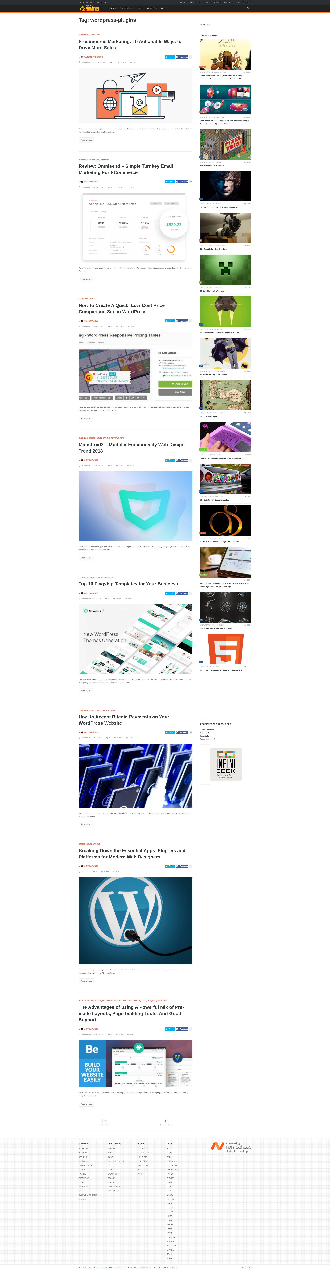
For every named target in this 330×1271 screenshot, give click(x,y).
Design (111, 8)
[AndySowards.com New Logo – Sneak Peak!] (225, 520)
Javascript (113, 1174)
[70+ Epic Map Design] (225, 395)
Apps (81, 1001)
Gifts (169, 1203)
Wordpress (90, 299)
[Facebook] (81, 2)
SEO (80, 1191)
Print (140, 1174)
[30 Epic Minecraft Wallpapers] (225, 270)
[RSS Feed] (95, 2)
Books (170, 1153)
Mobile (111, 1182)
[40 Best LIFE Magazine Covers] (225, 353)
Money (170, 1225)
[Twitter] (84, 2)
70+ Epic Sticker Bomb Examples (214, 500)
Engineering (173, 1170)
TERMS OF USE (172, 1267)
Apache (111, 1149)
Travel (170, 1258)
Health (170, 1208)
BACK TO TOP (246, 1267)
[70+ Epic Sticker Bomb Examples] (225, 479)
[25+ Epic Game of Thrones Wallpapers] (225, 607)
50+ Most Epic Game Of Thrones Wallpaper (219, 207)
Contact (246, 2)
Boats (170, 1149)
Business (151, 8)
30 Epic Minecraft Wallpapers (213, 291)
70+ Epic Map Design (209, 416)
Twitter (171, 57)
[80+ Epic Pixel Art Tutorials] (225, 144)
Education (172, 1161)
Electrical (172, 1165)
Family (170, 1174)
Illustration (143, 1153)
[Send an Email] (91, 2)
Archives (192, 2)
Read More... (86, 140)
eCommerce (84, 1161)
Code (110, 1157)
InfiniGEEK (204, 733)
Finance (82, 1174)
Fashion (170, 1178)
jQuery (111, 1178)
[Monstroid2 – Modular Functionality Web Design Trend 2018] (135, 506)
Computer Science (117, 1161)
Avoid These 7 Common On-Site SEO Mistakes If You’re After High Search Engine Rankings (224, 585)
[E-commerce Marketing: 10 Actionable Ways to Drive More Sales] (135, 96)
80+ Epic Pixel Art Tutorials (212, 165)
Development (125, 8)
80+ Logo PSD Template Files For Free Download (221, 670)
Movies (170, 1229)
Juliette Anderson (93, 57)
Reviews (105, 160)
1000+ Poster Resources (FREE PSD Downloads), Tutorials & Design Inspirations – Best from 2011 (221, 77)
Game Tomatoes (207, 730)
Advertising (84, 1149)
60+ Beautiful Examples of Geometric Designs (220, 333)
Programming (114, 1187)
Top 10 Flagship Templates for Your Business (128, 583)
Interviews (143, 1161)
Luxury (170, 1220)
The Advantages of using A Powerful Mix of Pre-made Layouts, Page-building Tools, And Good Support (131, 1013)
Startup (82, 1199)
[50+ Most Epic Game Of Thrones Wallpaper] (225, 186)
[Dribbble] (105, 2)
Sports (170, 1250)
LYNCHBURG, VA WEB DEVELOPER (106, 1267)
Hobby (170, 1212)
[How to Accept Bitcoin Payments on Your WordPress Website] (135, 776)
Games (170, 1191)
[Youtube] (87, 2)
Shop (237, 2)
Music (169, 1233)
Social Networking (88, 1195)
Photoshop (143, 1170)
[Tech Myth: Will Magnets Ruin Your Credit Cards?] (225, 437)
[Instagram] (102, 2)
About (182, 2)
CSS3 (110, 1165)
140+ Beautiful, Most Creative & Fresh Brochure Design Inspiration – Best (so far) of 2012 (224, 122)
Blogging (83, 1153)
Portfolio (203, 2)
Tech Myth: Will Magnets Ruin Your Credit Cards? (222, 458)
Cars (169, 1157)
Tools (170, 1254)
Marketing (94, 35)
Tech (139, 8)
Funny (170, 1187)
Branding (83, 1157)
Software (171, 1246)
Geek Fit (171, 1199)
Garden (170, 1195)
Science (170, 1242)
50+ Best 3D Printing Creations (213, 249)
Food (169, 1182)
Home (169, 1216)
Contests (142, 1149)
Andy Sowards (90, 182)
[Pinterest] (98, 2)
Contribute (216, 2)
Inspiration (134, 1001)
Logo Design (143, 1165)
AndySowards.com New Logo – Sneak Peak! (219, 542)
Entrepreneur (85, 1165)
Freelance (122, 1001)
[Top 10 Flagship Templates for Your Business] (135, 639)
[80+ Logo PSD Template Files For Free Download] (225, 649)
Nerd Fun (171, 1237)
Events (82, 1170)
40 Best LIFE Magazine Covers (213, 374)
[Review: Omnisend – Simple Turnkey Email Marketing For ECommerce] (135, 228)
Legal (81, 1182)
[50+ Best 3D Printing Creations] (225, 228)
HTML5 (110, 1170)
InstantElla (204, 736)
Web (154, 1001)
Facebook (184, 57)
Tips (162, 8)
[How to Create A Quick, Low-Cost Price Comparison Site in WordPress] (135, 367)
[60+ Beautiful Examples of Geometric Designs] (225, 311)
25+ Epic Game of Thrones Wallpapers (217, 628)
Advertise (228, 2)
